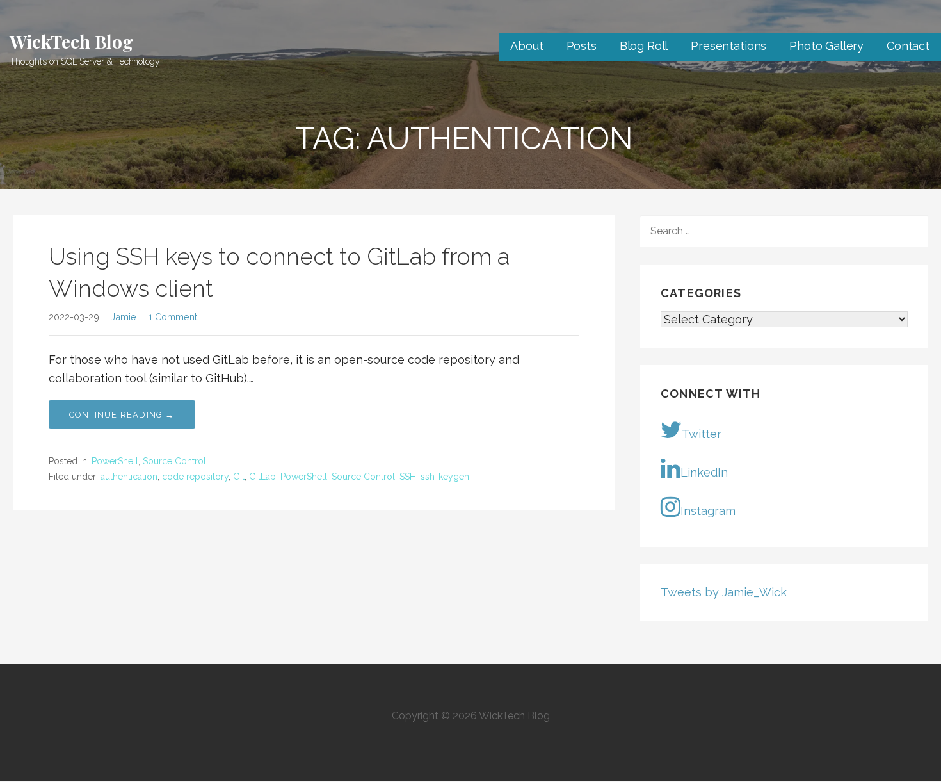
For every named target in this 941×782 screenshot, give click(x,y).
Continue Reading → (122, 415)
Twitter (701, 434)
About (526, 46)
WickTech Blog (71, 41)
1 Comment (173, 316)
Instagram (708, 510)
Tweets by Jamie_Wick (724, 592)
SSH (407, 476)
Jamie (123, 316)
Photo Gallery (826, 46)
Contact (908, 46)
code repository (195, 476)
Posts (582, 46)
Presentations (728, 46)
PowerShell (115, 461)
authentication (129, 476)
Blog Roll (644, 46)
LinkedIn (704, 472)
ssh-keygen (445, 476)
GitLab (262, 476)
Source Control (174, 461)
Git (239, 476)
